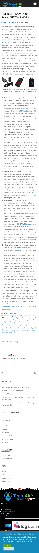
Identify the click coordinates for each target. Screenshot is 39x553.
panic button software (23, 326)
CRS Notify (16, 250)
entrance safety (11, 320)
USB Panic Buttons (25, 111)
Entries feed (6, 475)
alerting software (13, 316)
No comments (14, 22)
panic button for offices (30, 324)
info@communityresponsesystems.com (15, 306)
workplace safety (11, 332)
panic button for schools (9, 326)
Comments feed (7, 478)
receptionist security (26, 328)
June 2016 (5, 426)
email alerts (21, 318)
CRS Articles (13, 313)
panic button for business (14, 324)
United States (7, 509)
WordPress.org (7, 481)
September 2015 (7, 439)
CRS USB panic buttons (28, 224)
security (7, 330)
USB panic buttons (18, 161)
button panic (23, 316)
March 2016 (5, 432)
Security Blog (6, 394)
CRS (11, 116)
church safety (31, 316)
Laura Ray (5, 22)
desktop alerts (12, 318)
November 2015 (7, 436)
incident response (21, 320)
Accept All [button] (6, 545)
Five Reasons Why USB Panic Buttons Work (16, 387)
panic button (18, 322)
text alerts (13, 330)
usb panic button (22, 330)
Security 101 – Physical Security (10, 342)
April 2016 (5, 429)
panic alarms (10, 322)
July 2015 (5, 442)
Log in (4, 471)
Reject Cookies (9, 549)
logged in (12, 358)
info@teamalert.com (9, 511)
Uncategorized (7, 459)
